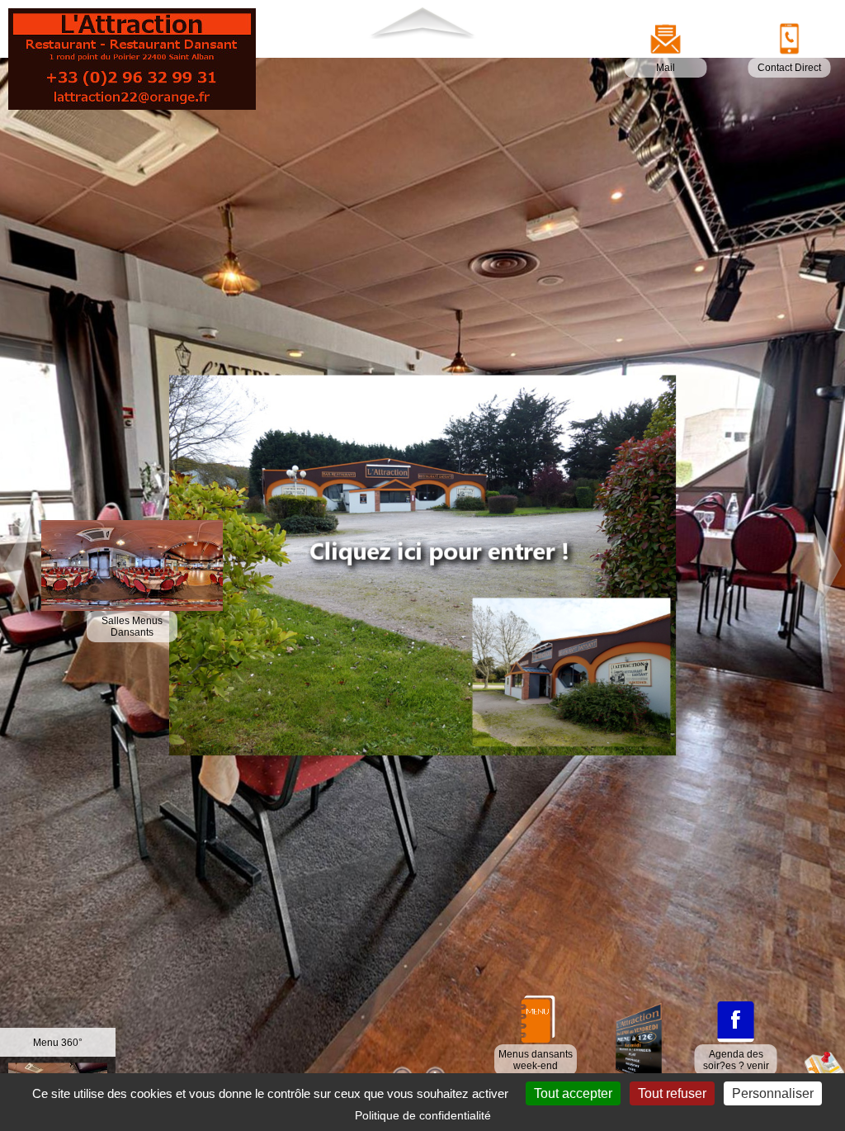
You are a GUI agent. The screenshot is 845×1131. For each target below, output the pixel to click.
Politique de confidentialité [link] (423, 1115)
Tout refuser (672, 1093)
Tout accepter (573, 1093)
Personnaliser (773, 1093)
